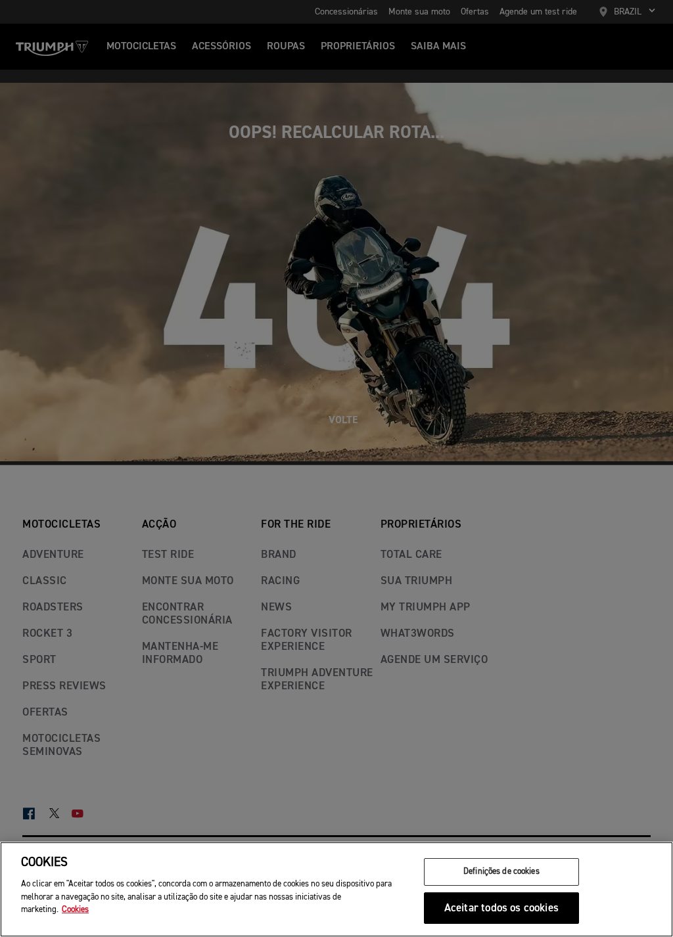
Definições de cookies (501, 871)
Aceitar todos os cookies (501, 908)
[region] (336, 889)
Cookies (75, 909)
